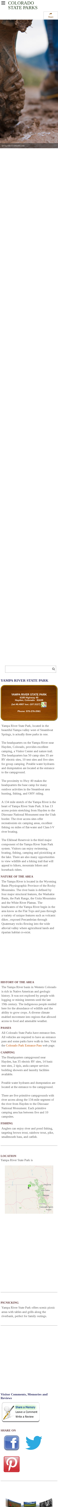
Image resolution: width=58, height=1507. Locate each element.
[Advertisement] (26, 659)
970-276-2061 (33, 711)
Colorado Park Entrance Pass (24, 1045)
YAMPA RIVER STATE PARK (29, 694)
